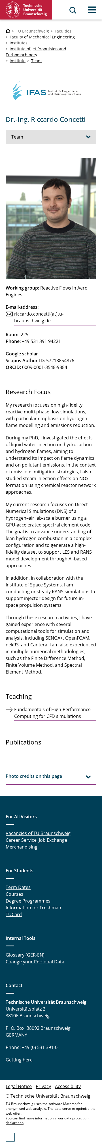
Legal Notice (19, 1086)
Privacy (43, 1086)
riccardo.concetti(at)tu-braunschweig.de (38, 317)
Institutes (18, 43)
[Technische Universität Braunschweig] (26, 10)
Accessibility (68, 1086)
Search (73, 10)
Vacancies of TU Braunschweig (38, 833)
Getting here (19, 1060)
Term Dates (18, 887)
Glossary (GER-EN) (25, 955)
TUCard (14, 914)
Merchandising (21, 847)
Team (36, 60)
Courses (14, 894)
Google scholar (22, 354)
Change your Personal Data (35, 962)
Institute (18, 60)
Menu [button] (92, 10)
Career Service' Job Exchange (37, 840)
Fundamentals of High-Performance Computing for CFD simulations (52, 712)
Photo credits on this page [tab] (34, 776)
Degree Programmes (28, 901)
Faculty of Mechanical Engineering (42, 37)
